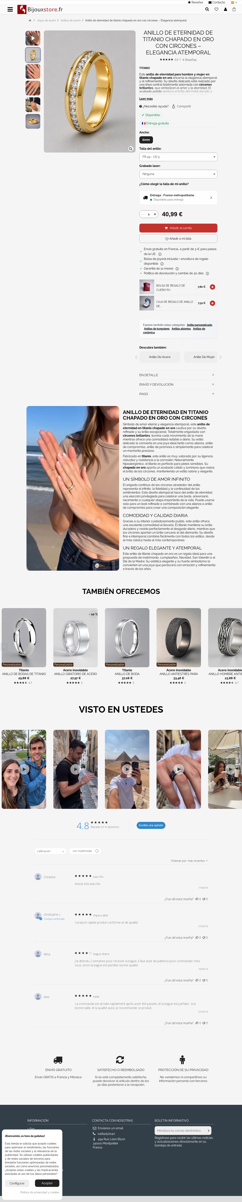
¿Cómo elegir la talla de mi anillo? (164, 184)
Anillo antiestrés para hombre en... (179, 675)
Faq (32, 1129)
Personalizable (12, 664)
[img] (161, 59)
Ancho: (144, 132)
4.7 (30, 683)
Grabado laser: (150, 166)
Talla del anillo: (150, 148)
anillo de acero (160, 357)
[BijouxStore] (40, 9)
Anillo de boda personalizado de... (127, 675)
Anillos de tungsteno (156, 328)
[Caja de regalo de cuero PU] (147, 302)
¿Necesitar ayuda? (155, 106)
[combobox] (50, 851)
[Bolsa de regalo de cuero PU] (147, 286)
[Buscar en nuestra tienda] (207, 9)
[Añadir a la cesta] (212, 287)
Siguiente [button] (133, 92)
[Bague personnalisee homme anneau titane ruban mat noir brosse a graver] (33, 54)
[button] (181, 106)
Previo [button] (45, 92)
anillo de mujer (204, 357)
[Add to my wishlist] (216, 9)
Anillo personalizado (199, 324)
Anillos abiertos (181, 328)
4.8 (176, 59)
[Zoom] (131, 149)
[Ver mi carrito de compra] (235, 8)
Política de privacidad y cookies (39, 1192)
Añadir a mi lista (180, 238)
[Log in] (225, 9)
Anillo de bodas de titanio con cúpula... (24, 675)
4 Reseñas (189, 60)
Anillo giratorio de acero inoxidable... (75, 675)
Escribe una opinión (151, 825)
